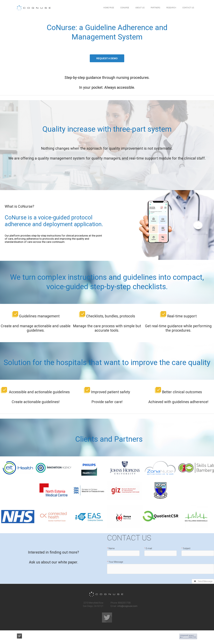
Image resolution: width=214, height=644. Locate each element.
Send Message (205, 581)
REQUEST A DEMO (107, 58)
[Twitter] (107, 617)
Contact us (188, 8)
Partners (155, 8)
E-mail (149, 548)
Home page (108, 8)
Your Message (116, 562)
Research (171, 8)
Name (112, 548)
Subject (186, 548)
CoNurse (124, 8)
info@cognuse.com (127, 606)
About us (139, 8)
